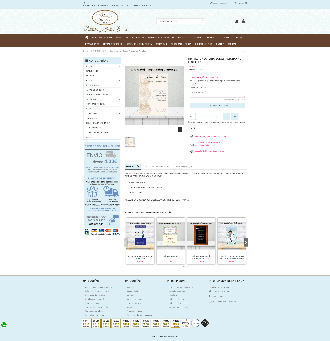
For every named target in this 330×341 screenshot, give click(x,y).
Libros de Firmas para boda (96, 307)
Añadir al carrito (212, 116)
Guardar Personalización (217, 105)
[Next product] (246, 51)
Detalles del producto (157, 166)
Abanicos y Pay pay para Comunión (99, 287)
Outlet (129, 307)
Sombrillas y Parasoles (94, 315)
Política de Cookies (176, 299)
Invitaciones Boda (170, 256)
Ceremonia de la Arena (136, 299)
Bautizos (130, 287)
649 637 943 (218, 296)
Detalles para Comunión (95, 299)
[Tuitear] (192, 128)
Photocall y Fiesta (134, 311)
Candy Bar (131, 295)
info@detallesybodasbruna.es (225, 301)
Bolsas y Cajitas (133, 291)
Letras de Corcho (134, 303)
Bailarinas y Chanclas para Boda (98, 291)
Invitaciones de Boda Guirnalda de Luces (201, 257)
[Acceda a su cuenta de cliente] (236, 21)
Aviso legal (172, 295)
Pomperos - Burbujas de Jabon (139, 315)
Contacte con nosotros (178, 307)
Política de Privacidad (177, 303)
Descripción (132, 166)
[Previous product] (245, 51)
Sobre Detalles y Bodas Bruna (180, 287)
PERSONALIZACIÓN (198, 87)
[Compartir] (188, 128)
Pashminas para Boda (94, 311)
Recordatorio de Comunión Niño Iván (140, 257)
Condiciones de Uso (176, 291)
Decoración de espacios (95, 295)
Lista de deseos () (221, 3)
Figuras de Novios (92, 303)
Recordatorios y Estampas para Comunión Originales (231, 257)
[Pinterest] (194, 128)
